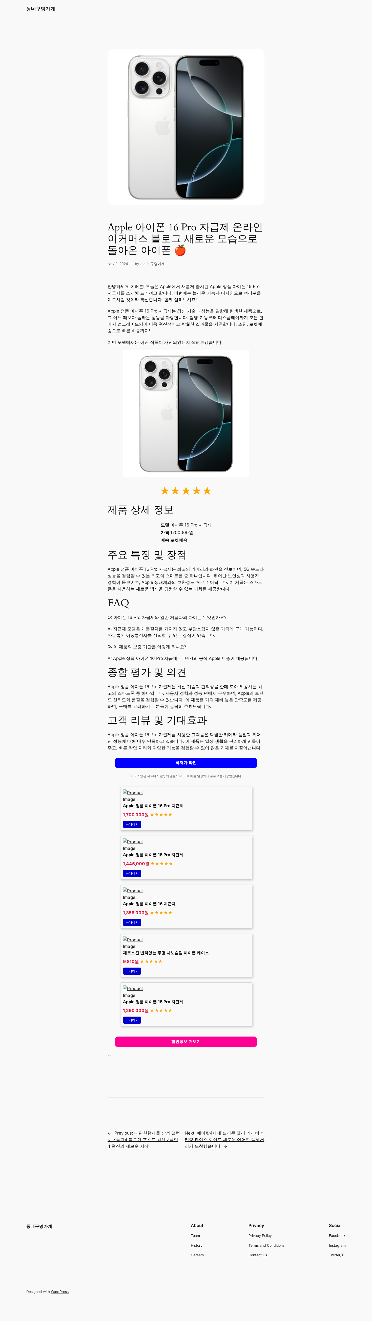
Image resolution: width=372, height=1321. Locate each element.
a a (143, 263)
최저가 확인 (186, 762)
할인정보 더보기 (186, 1041)
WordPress (60, 1291)
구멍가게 (158, 263)
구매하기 (132, 824)
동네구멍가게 (40, 9)
